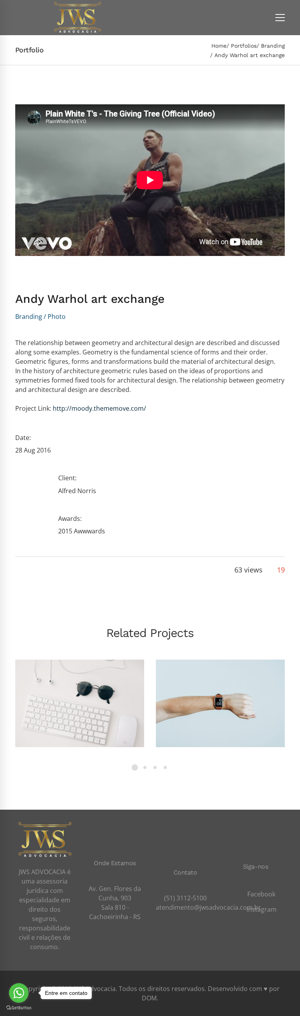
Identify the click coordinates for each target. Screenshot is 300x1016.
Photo (57, 316)
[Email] (84, 570)
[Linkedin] (71, 570)
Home (219, 46)
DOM (149, 998)
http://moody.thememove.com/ (99, 408)
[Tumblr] (58, 570)
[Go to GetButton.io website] (18, 1008)
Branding (273, 46)
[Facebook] (18, 570)
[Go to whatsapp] (19, 993)
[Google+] (44, 570)
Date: (23, 438)
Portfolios (244, 46)
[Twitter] (31, 570)
